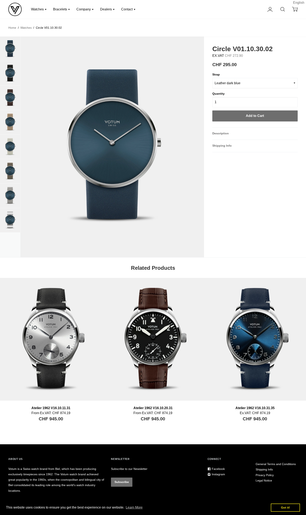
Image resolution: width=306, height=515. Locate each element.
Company (84, 9)
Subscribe (121, 482)
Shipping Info (222, 145)
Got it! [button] (285, 507)
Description (220, 133)
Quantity (218, 93)
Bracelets (60, 9)
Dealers (106, 9)
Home (12, 27)
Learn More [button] (134, 507)
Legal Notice (264, 480)
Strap (216, 74)
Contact (127, 9)
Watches (38, 9)
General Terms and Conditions (276, 464)
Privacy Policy (265, 475)
